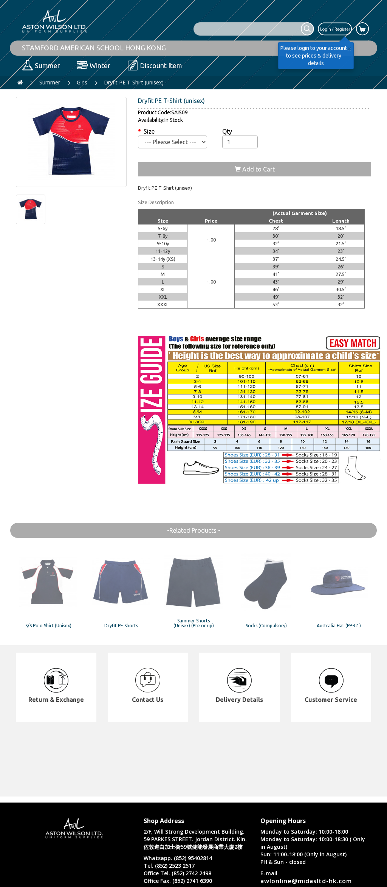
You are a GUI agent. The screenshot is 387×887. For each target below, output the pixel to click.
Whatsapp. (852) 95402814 (178, 858)
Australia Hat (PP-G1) (339, 625)
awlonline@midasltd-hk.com (306, 881)
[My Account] (335, 28)
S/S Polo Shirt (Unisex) (48, 625)
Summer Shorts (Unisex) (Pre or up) (193, 623)
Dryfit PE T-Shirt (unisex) (134, 82)
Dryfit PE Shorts (121, 625)
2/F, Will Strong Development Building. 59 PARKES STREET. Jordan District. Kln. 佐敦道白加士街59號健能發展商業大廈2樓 (195, 839)
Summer (49, 82)
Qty (227, 131)
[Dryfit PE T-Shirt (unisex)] (71, 142)
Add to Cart (258, 169)
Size (149, 131)
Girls (82, 82)
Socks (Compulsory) (266, 625)
